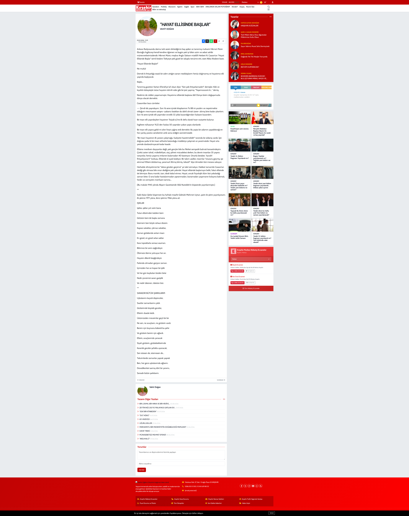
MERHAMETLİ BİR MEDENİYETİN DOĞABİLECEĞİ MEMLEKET (163, 427)
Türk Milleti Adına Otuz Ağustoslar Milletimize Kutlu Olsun (253, 36)
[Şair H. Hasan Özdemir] (234, 34)
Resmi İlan (250, 7)
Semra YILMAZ (246, 73)
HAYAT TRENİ (144, 431)
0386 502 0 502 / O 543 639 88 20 (197, 486)
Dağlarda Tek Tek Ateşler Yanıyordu (254, 57)
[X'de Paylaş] (207, 41)
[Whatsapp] (257, 486)
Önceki (141, 380)
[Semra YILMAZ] (234, 76)
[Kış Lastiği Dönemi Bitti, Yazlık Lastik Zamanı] (240, 225)
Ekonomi (172, 7)
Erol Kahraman (247, 54)
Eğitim (179, 7)
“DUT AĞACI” (144, 415)
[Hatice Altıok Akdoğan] (234, 24)
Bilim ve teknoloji (159, 9)
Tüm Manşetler (179, 503)
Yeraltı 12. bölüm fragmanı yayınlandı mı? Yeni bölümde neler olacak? (262, 239)
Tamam (272, 513)
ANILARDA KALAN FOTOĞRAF (218, 7)
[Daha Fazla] (215, 41)
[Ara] (269, 6)
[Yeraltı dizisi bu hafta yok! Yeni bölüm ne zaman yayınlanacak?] (262, 199)
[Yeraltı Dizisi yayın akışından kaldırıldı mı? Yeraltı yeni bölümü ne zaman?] (240, 172)
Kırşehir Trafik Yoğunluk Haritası (252, 499)
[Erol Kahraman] (234, 55)
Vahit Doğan (167, 29)
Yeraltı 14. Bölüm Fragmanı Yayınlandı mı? (239, 157)
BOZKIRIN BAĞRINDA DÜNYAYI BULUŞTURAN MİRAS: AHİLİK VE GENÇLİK (253, 77)
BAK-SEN (200, 7)
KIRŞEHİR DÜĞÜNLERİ (249, 26)
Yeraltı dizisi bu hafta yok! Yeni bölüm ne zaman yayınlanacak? (261, 213)
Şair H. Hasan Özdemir (250, 32)
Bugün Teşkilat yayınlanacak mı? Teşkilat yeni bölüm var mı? (261, 159)
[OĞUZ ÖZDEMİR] (234, 65)
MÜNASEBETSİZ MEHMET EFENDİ (152, 435)
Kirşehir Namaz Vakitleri (216, 499)
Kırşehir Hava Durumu (181, 499)
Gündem (155, 7)
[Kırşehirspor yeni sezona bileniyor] (240, 117)
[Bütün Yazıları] (224, 399)
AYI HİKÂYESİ (144, 419)
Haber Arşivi (246, 503)
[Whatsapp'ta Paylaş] (211, 41)
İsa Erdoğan (246, 43)
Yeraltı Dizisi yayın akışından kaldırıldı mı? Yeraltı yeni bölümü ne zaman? (238, 186)
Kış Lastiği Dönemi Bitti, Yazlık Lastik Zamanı (239, 237)
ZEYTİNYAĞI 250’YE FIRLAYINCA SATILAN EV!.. (157, 408)
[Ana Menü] (269, 9)
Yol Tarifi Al (251, 271)
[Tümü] (271, 17)
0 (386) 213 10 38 (238, 271)
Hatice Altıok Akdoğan (250, 23)
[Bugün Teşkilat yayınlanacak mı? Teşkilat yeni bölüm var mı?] (262, 145)
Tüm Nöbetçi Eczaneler (252, 288)
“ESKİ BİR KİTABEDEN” (148, 411)
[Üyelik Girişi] (271, 2)
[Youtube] (253, 486)
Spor (192, 7)
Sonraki (220, 380)
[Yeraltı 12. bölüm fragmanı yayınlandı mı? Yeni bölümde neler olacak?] (262, 225)
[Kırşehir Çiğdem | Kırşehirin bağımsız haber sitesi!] (144, 8)
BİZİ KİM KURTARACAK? (250, 67)
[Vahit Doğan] (147, 26)
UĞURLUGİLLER (145, 423)
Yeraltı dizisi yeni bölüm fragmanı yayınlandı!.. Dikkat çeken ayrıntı (262, 185)
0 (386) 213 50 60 (238, 282)
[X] (245, 486)
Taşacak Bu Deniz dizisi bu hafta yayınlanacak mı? (239, 213)
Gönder (142, 470)
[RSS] (260, 486)
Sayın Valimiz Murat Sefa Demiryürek (255, 46)
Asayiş (242, 7)
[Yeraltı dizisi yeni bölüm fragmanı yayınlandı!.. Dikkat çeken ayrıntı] (262, 172)
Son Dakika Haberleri (215, 503)
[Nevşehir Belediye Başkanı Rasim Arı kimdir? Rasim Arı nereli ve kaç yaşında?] (262, 117)
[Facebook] (241, 486)
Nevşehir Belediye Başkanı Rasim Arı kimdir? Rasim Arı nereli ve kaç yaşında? (262, 132)
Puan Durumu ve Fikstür (148, 503)
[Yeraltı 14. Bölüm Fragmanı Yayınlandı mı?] (240, 145)
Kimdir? (235, 7)
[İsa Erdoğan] (234, 45)
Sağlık (186, 7)
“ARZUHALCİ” (144, 439)
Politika (164, 7)
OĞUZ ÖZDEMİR (246, 64)
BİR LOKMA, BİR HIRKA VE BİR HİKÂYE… (154, 404)
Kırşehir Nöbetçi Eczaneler (148, 499)
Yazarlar (142, 2)
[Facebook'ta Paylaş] (203, 41)
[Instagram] (249, 486)
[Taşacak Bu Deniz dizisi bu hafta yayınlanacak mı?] (240, 199)
